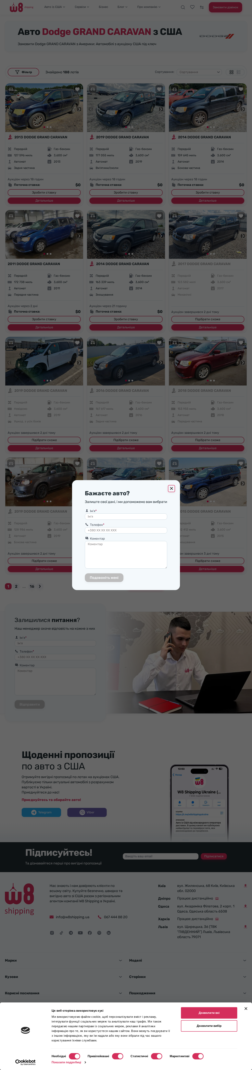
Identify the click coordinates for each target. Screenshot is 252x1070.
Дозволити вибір (209, 1025)
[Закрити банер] (246, 1008)
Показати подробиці (66, 1062)
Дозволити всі (209, 1012)
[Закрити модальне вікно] (171, 488)
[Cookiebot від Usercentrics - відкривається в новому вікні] (25, 1062)
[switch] (117, 1056)
